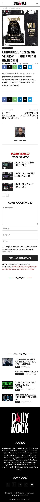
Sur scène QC (20, 374)
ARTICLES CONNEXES (20, 153)
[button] (3, 3)
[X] (9, 67)
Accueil (4, 8)
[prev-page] (3, 195)
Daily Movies (30, 493)
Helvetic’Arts (8, 493)
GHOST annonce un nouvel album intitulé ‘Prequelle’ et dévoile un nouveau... (26, 361)
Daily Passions (19, 493)
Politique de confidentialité (20, 495)
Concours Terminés (15, 8)
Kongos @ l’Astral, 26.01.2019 (26, 371)
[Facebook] (4, 67)
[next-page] (7, 195)
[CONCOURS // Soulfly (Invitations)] (7, 165)
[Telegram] (30, 67)
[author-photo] (20, 137)
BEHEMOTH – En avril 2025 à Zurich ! (29, 115)
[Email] (25, 67)
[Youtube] (32, 485)
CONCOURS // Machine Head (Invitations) (24, 174)
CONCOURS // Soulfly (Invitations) (24, 164)
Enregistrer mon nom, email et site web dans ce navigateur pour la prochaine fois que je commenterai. (19, 249)
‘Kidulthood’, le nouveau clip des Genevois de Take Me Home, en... (26, 397)
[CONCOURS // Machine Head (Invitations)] (7, 176)
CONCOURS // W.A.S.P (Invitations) (23, 185)
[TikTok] (20, 485)
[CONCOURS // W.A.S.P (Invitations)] (7, 187)
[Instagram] (14, 484)
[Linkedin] (20, 67)
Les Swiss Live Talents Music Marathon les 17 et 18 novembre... (25, 384)
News (17, 366)
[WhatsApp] (14, 67)
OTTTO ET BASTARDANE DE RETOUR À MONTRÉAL (11, 115)
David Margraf (10, 64)
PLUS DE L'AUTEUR (20, 156)
